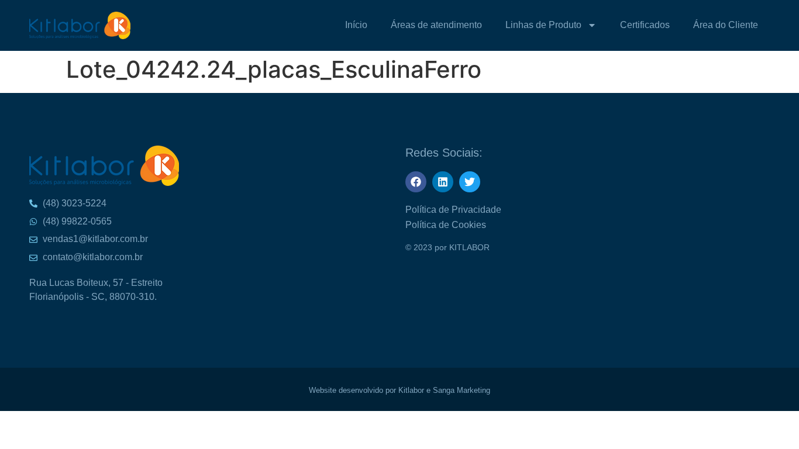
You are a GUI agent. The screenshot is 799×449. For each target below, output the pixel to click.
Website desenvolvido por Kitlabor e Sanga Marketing (399, 390)
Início (356, 25)
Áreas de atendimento (436, 25)
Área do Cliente (725, 25)
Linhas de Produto (543, 25)
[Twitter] (469, 181)
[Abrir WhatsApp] (769, 29)
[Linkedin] (442, 181)
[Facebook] (415, 181)
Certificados (645, 25)
